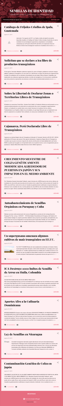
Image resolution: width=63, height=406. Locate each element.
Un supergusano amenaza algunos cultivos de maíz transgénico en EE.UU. (29, 237)
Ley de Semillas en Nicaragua (23, 334)
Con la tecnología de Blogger (32, 399)
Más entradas (31, 393)
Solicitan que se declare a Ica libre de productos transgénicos (28, 62)
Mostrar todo (55, 19)
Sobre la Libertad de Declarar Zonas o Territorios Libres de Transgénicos (28, 95)
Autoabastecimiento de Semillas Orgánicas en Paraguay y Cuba (25, 204)
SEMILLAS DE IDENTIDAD (31, 10)
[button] (58, 26)
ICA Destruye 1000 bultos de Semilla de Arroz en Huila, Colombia (28, 270)
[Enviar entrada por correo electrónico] (21, 51)
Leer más (56, 51)
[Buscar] (61, 4)
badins (35, 401)
